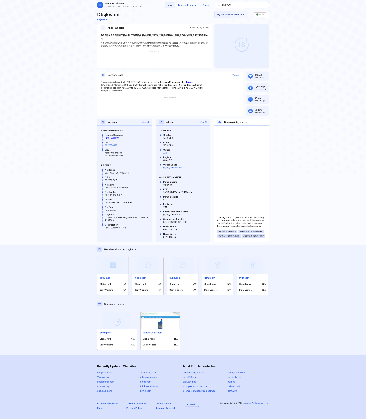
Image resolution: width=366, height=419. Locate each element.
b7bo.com (175, 277)
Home (170, 5)
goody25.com (104, 390)
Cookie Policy (163, 403)
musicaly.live (234, 377)
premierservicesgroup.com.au (199, 390)
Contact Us (191, 404)
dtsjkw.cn (102, 19)
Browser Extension (187, 5)
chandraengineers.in (194, 372)
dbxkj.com (145, 381)
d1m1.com (209, 277)
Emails (206, 5)
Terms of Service (136, 403)
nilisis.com (140, 277)
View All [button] (235, 75)
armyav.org (103, 386)
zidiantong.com (148, 372)
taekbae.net (189, 381)
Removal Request (165, 408)
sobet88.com (190, 377)
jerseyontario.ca (236, 372)
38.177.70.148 (111, 145)
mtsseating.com (148, 377)
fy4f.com (244, 277)
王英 (165, 152)
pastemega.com (105, 381)
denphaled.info (105, 372)
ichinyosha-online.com (195, 386)
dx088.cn (105, 277)
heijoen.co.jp (234, 386)
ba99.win (232, 390)
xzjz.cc (231, 381)
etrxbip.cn (105, 332)
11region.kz (103, 377)
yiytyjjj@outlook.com (173, 167)
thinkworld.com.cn (150, 386)
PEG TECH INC (112, 138)
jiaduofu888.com (152, 332)
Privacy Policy (134, 408)
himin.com (145, 390)
